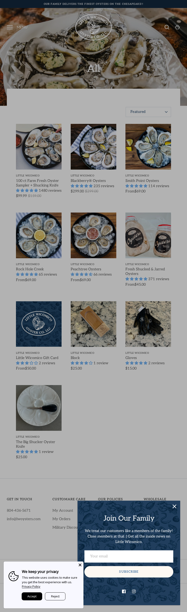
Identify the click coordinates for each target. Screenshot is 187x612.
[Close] (174, 506)
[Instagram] (134, 591)
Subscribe (128, 572)
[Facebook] (124, 591)
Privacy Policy (31, 586)
